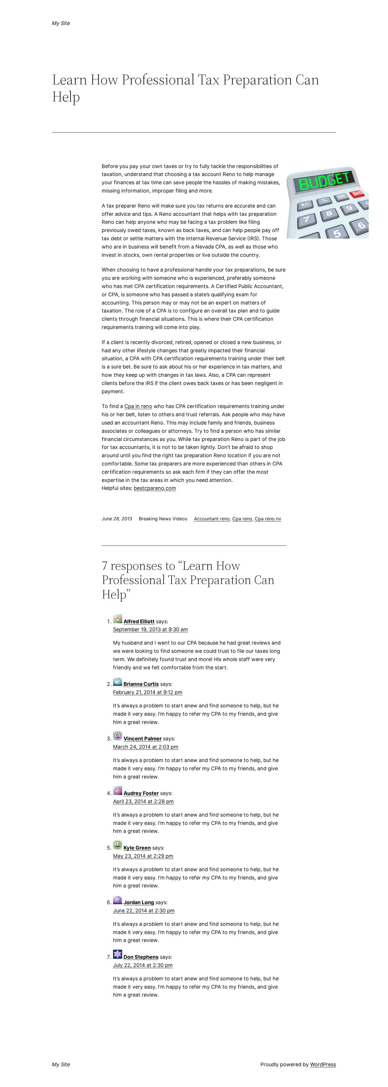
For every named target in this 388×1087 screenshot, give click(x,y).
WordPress (323, 1064)
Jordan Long (139, 902)
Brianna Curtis (141, 684)
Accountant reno (212, 518)
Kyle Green (137, 848)
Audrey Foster (141, 793)
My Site (61, 23)
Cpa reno (242, 518)
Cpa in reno (138, 406)
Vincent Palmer (143, 739)
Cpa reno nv (268, 518)
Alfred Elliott (139, 621)
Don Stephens (141, 957)
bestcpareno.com (155, 488)
